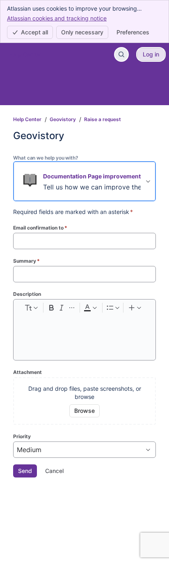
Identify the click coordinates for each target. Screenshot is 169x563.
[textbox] (84, 331)
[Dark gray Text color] (90, 308)
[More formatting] (71, 308)
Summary (26, 261)
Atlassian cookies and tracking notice (57, 18)
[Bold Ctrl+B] (51, 308)
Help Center (27, 119)
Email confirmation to (40, 228)
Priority (22, 436)
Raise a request (102, 119)
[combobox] (18, 450)
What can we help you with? (45, 158)
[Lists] (113, 308)
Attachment (27, 372)
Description (27, 294)
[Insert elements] (135, 308)
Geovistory (63, 119)
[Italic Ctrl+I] (61, 308)
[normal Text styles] (31, 308)
